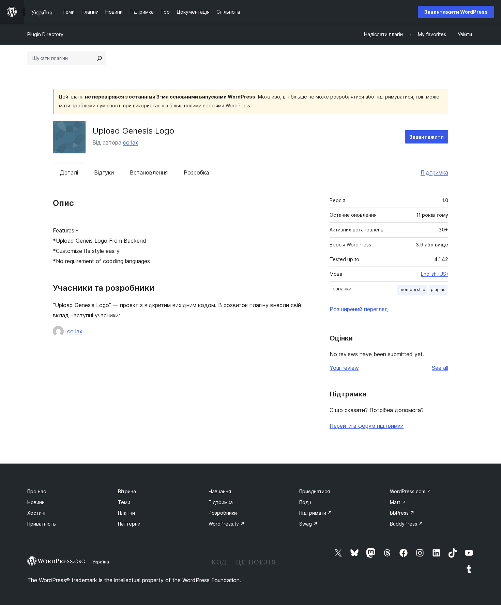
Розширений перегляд (359, 309)
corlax (130, 142)
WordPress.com (410, 491)
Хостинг (36, 513)
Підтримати (315, 513)
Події (305, 502)
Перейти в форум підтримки (367, 425)
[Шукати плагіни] (99, 58)
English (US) (434, 274)
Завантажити (426, 137)
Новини (36, 502)
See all (440, 367)
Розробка (196, 172)
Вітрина (127, 491)
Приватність (41, 524)
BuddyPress (406, 524)
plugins (438, 289)
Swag (308, 524)
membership (412, 289)
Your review (344, 367)
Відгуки (104, 172)
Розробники (223, 513)
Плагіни (126, 513)
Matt (398, 502)
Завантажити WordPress (456, 12)
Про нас (36, 491)
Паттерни (129, 524)
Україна (100, 561)
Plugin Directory (45, 34)
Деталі (69, 172)
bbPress (402, 513)
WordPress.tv (227, 524)
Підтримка (434, 172)
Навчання (220, 491)
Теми (124, 502)
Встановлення (149, 172)
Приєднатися (314, 491)
